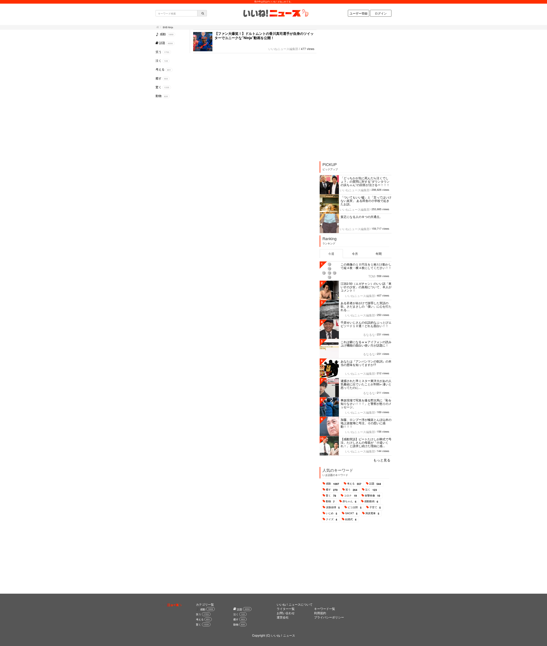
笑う (351, 489)
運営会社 (283, 617)
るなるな (369, 334)
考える (354, 484)
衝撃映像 (372, 495)
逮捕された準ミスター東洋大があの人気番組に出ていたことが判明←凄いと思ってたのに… (366, 384)
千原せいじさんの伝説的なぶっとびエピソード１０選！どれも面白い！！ (366, 324)
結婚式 (350, 519)
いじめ (331, 513)
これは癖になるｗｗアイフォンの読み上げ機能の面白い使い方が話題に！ (366, 343)
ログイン (381, 13)
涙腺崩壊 (333, 507)
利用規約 (320, 613)
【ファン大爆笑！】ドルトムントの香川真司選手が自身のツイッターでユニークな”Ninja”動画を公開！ (264, 35)
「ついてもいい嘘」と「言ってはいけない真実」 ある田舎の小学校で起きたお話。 (366, 200)
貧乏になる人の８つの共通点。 (361, 216)
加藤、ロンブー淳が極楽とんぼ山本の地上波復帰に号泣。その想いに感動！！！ (366, 423)
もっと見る (381, 460)
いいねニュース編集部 (283, 49)
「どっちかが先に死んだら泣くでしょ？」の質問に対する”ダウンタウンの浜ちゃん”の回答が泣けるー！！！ (365, 181)
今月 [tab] (355, 253)
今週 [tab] (331, 253)
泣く (371, 489)
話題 (375, 484)
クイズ (331, 519)
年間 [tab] (379, 253)
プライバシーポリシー (329, 617)
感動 (332, 484)
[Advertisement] (352, 94)
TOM (371, 276)
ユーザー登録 (359, 13)
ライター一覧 (286, 608)
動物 (330, 501)
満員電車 (372, 513)
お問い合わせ (286, 613)
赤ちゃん (349, 501)
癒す (332, 489)
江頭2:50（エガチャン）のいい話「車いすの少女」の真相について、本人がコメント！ (366, 286)
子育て (375, 507)
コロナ (350, 495)
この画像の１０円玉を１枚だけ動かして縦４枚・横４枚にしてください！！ (366, 266)
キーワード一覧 (324, 608)
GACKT (351, 513)
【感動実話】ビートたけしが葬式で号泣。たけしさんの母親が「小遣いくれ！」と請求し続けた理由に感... (366, 442)
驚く (331, 495)
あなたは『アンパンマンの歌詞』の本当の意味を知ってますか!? (366, 363)
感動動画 (371, 501)
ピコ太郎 (355, 507)
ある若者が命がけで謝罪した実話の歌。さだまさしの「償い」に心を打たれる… (366, 306)
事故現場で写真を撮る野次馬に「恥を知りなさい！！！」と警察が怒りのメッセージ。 (366, 403)
